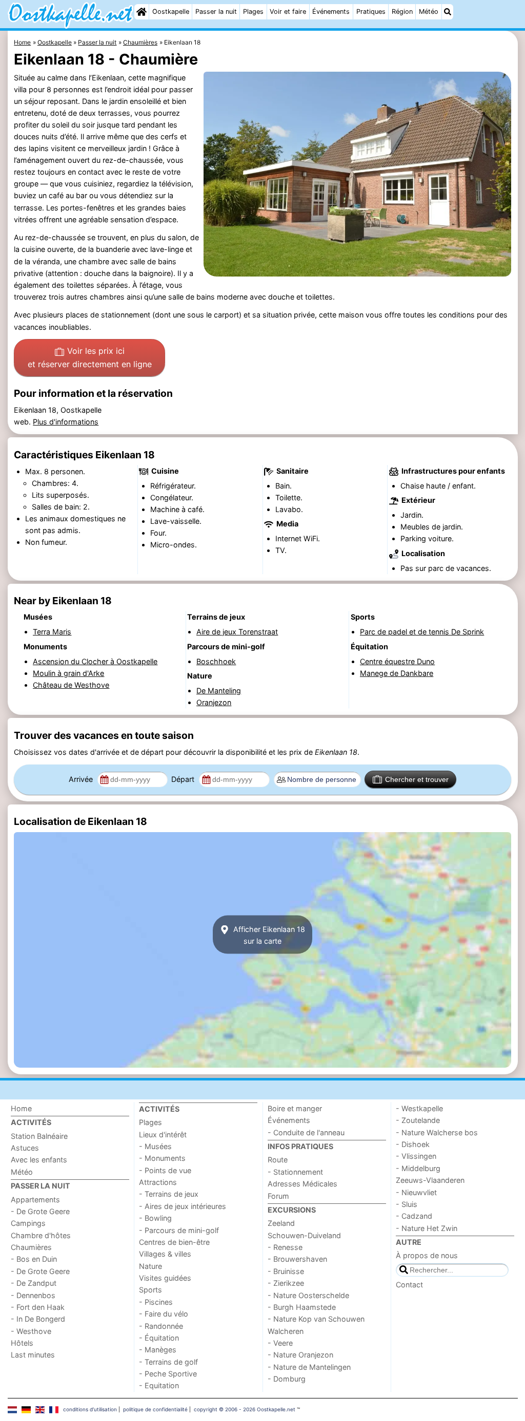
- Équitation (159, 1337)
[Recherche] (447, 11)
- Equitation (159, 1385)
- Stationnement (295, 1172)
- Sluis (406, 1204)
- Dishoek (413, 1144)
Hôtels (22, 1343)
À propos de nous (427, 1255)
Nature (150, 1266)
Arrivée (82, 779)
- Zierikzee (286, 1283)
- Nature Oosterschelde (308, 1295)
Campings (28, 1223)
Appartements (35, 1199)
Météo (428, 11)
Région (402, 11)
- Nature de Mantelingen (309, 1367)
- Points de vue (165, 1170)
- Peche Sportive (168, 1373)
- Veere (280, 1343)
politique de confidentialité (155, 1409)
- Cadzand (414, 1216)
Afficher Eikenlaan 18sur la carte (268, 934)
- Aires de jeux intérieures (182, 1206)
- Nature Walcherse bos (437, 1132)
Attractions (158, 1182)
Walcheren (286, 1331)
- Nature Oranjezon (300, 1354)
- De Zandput (33, 1283)
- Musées (155, 1146)
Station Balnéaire (39, 1136)
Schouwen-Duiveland (304, 1235)
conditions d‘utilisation (90, 1409)
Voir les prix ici (90, 357)
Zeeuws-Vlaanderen (430, 1180)
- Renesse (285, 1247)
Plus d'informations (65, 421)
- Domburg (287, 1378)
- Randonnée (161, 1326)
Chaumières (31, 1247)
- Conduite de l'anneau (306, 1132)
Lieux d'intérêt (163, 1134)
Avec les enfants (39, 1159)
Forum (278, 1196)
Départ (183, 779)
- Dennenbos (33, 1295)
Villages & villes (165, 1253)
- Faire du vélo (163, 1313)
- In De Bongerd (38, 1318)
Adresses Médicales (302, 1183)
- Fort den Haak (38, 1307)
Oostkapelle (170, 11)
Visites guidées (165, 1278)
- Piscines (156, 1302)
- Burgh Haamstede (302, 1307)
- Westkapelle (419, 1108)
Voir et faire (288, 11)
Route (278, 1159)
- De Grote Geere (40, 1211)
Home (21, 1108)
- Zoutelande (418, 1120)
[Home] (141, 11)
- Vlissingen (416, 1156)
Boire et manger (295, 1108)
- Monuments (162, 1158)
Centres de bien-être (174, 1242)
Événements (331, 11)
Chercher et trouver (417, 779)
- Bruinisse (286, 1271)
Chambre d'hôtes (41, 1235)
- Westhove (31, 1331)
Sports (150, 1289)
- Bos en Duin (34, 1259)
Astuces (25, 1147)
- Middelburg (418, 1168)
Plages (253, 11)
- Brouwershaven (297, 1259)
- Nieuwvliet (416, 1192)
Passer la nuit (216, 11)
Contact (409, 1284)
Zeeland (281, 1223)
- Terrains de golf (168, 1362)
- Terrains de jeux (168, 1194)
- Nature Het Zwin (426, 1228)
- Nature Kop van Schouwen (316, 1318)
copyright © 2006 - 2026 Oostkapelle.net (244, 1409)
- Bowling (155, 1218)
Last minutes (33, 1354)
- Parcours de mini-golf (179, 1230)
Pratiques (371, 11)
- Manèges (157, 1349)
